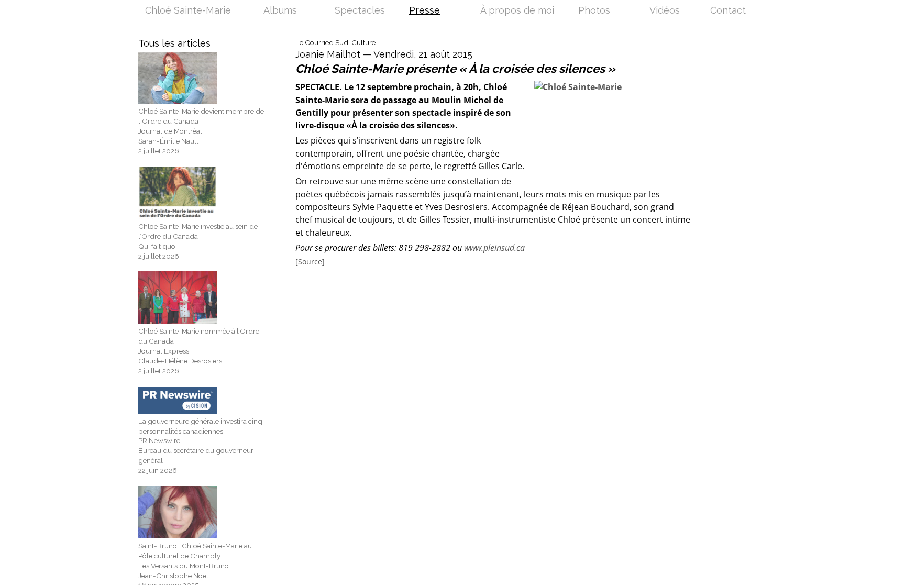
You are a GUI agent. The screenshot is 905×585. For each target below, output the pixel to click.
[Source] (310, 262)
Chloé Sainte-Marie (188, 11)
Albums (280, 11)
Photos (594, 11)
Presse (424, 11)
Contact (728, 11)
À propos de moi (517, 11)
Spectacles (360, 11)
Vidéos (664, 11)
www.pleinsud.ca (494, 247)
